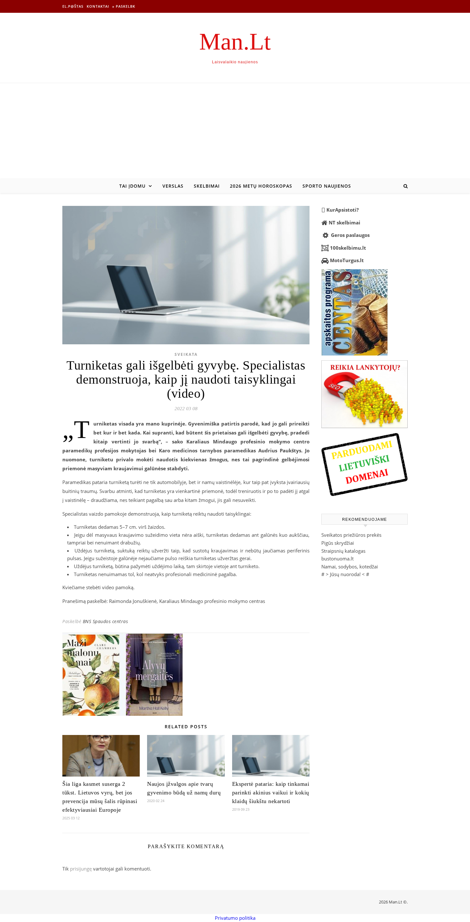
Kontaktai (98, 6)
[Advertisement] (235, 131)
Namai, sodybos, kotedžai (349, 566)
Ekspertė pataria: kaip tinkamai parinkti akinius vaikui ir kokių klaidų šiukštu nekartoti (270, 792)
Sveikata (186, 354)
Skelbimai (207, 186)
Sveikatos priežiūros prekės (351, 535)
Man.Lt (235, 41)
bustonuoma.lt (337, 558)
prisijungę (81, 868)
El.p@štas (72, 6)
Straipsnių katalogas (343, 551)
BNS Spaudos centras (105, 621)
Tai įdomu (132, 186)
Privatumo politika (235, 918)
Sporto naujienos (326, 186)
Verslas (173, 186)
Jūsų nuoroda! (345, 574)
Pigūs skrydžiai (337, 543)
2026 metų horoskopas (261, 186)
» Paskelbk (123, 6)
